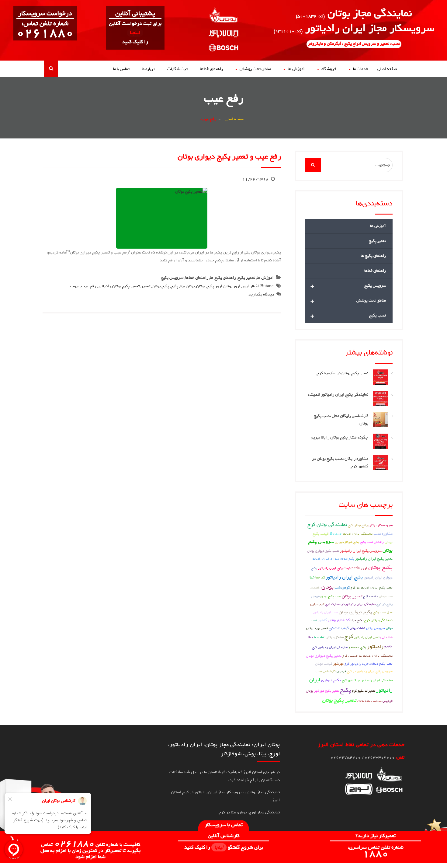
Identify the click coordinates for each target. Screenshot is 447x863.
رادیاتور (104, 286)
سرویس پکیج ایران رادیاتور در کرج (370, 671)
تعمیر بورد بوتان (317, 628)
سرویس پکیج (172, 277)
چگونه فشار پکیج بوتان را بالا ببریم (339, 437)
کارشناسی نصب (326, 671)
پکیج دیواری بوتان (355, 612)
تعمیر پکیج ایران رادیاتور (374, 559)
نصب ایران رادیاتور (325, 612)
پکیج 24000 (357, 647)
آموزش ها (296, 68)
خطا (312, 577)
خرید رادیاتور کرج (357, 663)
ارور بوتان (232, 286)
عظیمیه (319, 637)
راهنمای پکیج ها (223, 277)
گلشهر (322, 620)
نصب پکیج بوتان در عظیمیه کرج (342, 373)
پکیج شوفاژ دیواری (347, 542)
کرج (349, 636)
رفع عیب (88, 286)
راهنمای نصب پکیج (372, 542)
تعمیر (145, 286)
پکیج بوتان (160, 286)
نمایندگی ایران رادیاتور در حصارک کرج (350, 604)
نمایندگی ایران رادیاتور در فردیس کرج (367, 656)
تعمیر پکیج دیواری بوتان (323, 656)
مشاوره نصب (383, 534)
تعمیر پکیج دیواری (381, 663)
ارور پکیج (214, 286)
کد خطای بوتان (339, 620)
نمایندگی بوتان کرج (327, 524)
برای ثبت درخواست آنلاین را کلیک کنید (135, 32)
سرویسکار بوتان (381, 525)
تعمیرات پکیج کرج (363, 691)
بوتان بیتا (187, 286)
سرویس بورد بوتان (369, 700)
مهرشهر (338, 663)
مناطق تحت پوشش (255, 68)
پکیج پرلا (357, 620)
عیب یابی (317, 604)
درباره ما (148, 68)
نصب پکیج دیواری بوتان (323, 551)
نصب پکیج (348, 315)
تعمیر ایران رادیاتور (366, 637)
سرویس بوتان (375, 628)
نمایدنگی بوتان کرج (378, 620)
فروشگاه (328, 68)
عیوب (75, 286)
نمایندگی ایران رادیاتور (357, 533)
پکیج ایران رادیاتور (344, 577)
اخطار (254, 286)
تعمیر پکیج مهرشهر (326, 691)
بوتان (200, 286)
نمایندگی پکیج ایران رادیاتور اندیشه (338, 394)
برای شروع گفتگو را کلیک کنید (223, 847)
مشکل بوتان (335, 637)
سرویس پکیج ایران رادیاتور (361, 551)
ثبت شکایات (177, 68)
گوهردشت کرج (339, 628)
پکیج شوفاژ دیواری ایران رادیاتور (332, 558)
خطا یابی (386, 637)
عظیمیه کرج (370, 596)
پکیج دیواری (331, 680)
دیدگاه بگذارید (261, 294)
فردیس (341, 671)
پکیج (174, 286)
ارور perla (359, 568)
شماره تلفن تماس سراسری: (376, 851)
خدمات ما (360, 68)
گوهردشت (342, 588)
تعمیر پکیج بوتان (126, 286)
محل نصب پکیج (383, 612)
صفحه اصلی (387, 68)
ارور (245, 286)
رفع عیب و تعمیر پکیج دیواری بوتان (229, 156)
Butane (267, 286)
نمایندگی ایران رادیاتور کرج (330, 647)
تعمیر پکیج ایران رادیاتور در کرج (372, 587)
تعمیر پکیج (246, 277)
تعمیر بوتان (352, 596)
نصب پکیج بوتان (331, 596)
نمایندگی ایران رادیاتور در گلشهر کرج (367, 680)
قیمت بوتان (323, 664)
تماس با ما (121, 68)
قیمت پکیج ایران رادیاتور (334, 568)
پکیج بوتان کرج (358, 525)
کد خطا (320, 578)
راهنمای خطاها (211, 68)
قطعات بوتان (357, 628)
